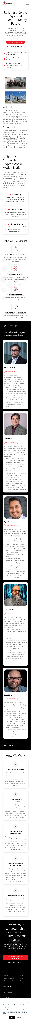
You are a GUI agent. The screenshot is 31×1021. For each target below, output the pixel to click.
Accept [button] (11, 1017)
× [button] (27, 1002)
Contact (5, 990)
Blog (21, 975)
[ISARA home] (7, 3)
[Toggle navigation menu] (27, 4)
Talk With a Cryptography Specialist (15, 957)
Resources (23, 981)
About (21, 978)
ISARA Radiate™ (8, 981)
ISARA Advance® (8, 978)
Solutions (6, 975)
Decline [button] (19, 1017)
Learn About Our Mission (15, 42)
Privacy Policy (8, 1007)
